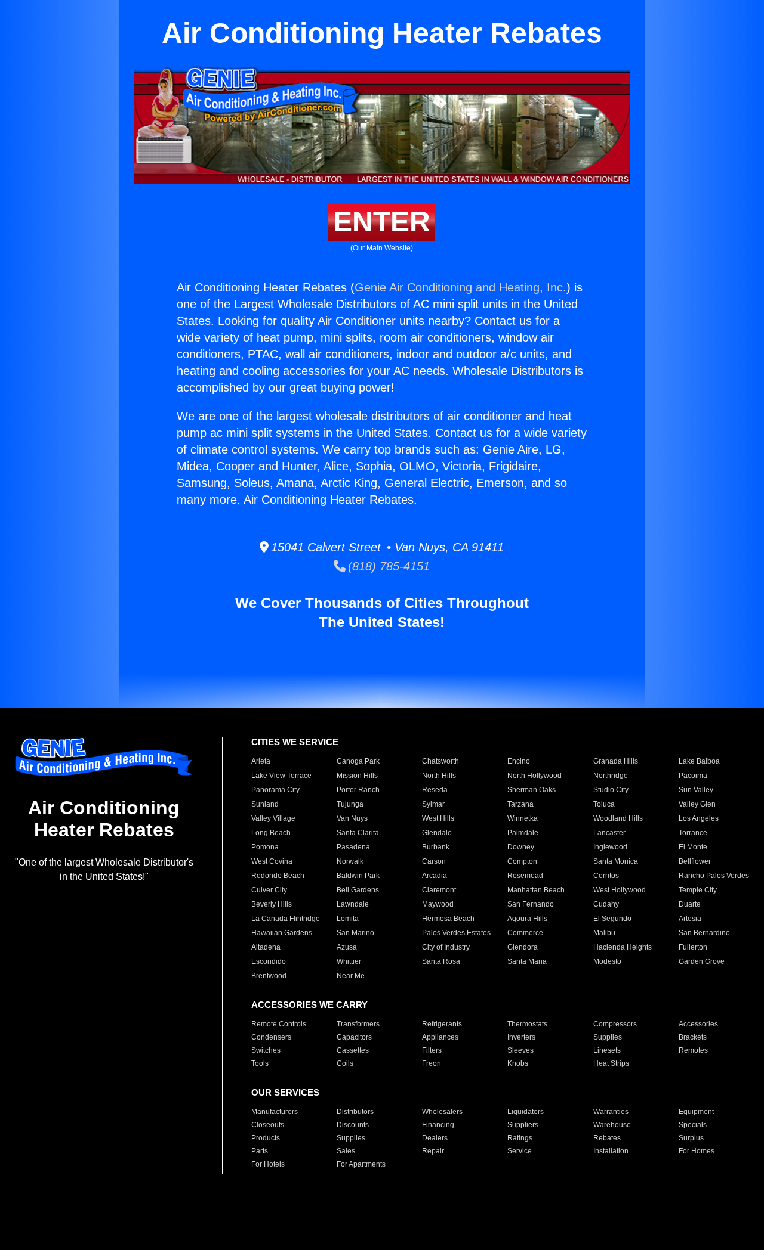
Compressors (615, 1024)
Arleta (260, 761)
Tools (260, 1063)
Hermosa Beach (448, 918)
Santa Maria (527, 961)
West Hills (438, 818)
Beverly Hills (271, 904)
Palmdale (522, 833)
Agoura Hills (527, 918)
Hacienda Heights (622, 947)
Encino (518, 761)
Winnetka (522, 818)
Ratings (519, 1138)
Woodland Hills (618, 818)
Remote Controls (278, 1024)
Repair (433, 1151)
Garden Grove (702, 961)
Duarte (690, 904)
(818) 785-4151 (388, 566)
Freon (431, 1063)
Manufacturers (274, 1112)
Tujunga (350, 804)
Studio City (611, 790)
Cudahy (606, 904)
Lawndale (353, 904)
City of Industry (446, 947)
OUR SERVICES (285, 1092)
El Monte (693, 847)
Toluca (604, 804)
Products (265, 1138)
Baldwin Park (358, 875)
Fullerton (693, 947)
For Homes (696, 1151)
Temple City (698, 890)
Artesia (690, 918)
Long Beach (271, 833)
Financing (438, 1125)
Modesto (607, 961)
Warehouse (612, 1125)
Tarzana (520, 804)
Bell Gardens (358, 890)
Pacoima (693, 775)
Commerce (525, 933)
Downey (520, 847)
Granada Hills (615, 761)
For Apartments (361, 1164)
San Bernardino (704, 933)
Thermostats (527, 1024)
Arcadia (434, 875)
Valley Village (273, 818)
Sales (346, 1151)
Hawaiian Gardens (281, 933)
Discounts (353, 1125)
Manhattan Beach (536, 890)
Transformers (358, 1024)
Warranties (611, 1112)
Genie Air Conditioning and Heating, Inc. (460, 287)
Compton (522, 861)
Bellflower (695, 861)
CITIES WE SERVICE (294, 742)
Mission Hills (357, 775)
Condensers (271, 1037)
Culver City (269, 890)
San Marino (355, 933)
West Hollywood (619, 890)
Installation (611, 1151)
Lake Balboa (699, 761)
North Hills (439, 775)
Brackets (693, 1037)
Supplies (607, 1037)
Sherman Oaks (531, 790)
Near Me (351, 976)
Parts (259, 1151)
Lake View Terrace (281, 775)
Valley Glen (697, 804)
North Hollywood (534, 775)
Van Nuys (352, 818)
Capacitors (354, 1037)
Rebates (607, 1138)
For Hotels (268, 1164)
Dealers (435, 1138)
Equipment (696, 1112)
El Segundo (612, 918)
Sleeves (520, 1050)
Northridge (610, 775)
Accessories (698, 1024)
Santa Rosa (441, 961)
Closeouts (267, 1125)
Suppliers (522, 1125)
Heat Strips (611, 1063)
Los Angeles (699, 818)
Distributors (355, 1112)
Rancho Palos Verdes (714, 875)
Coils (345, 1063)
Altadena (266, 947)
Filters (432, 1050)
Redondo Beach (277, 875)
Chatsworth (440, 761)
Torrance (693, 833)
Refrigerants (442, 1024)
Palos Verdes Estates (456, 933)
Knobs (517, 1063)
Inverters (521, 1037)
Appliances (440, 1037)
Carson (434, 861)
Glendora (522, 947)
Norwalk (350, 861)
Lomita (348, 918)
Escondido (268, 961)
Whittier (349, 961)
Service (519, 1151)
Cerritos (606, 875)
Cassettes (353, 1050)
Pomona (265, 847)
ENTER (381, 221)
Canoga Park (358, 761)
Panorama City (275, 790)
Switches (266, 1050)
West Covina (271, 861)
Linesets (607, 1050)
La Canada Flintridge (285, 918)
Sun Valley (696, 790)
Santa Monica (615, 861)
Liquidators (525, 1112)
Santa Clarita (358, 833)
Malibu (604, 933)
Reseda (435, 790)
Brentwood (268, 976)
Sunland (265, 804)
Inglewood (610, 847)
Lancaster (609, 833)
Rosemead (525, 875)
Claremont (439, 890)
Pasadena (353, 847)
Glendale (437, 833)
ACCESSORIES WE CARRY (309, 1005)
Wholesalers (442, 1112)
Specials (693, 1125)
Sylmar (433, 804)
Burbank (435, 847)
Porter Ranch (358, 790)
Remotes (693, 1050)
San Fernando (530, 904)
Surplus (691, 1138)
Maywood (438, 904)
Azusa (347, 947)
